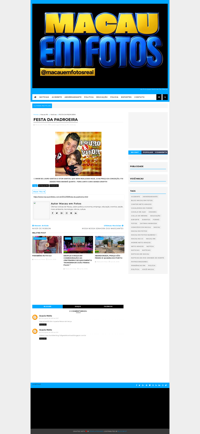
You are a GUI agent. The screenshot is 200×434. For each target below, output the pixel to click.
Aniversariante (73, 97)
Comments (161, 152)
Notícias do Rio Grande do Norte (147, 258)
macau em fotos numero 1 (143, 235)
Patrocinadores (139, 262)
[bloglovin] (149, 385)
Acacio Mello (45, 316)
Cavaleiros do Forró (141, 208)
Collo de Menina (139, 216)
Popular (148, 152)
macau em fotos (139, 231)
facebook (108, 306)
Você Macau (148, 269)
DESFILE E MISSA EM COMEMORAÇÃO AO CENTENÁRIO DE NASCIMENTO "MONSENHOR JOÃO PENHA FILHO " (78, 260)
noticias (100, 238)
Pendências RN (138, 265)
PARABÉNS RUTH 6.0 (42, 256)
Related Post (39, 233)
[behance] (159, 385)
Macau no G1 (137, 239)
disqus (78, 306)
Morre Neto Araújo (141, 242)
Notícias (44, 97)
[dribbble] (153, 385)
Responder (43, 324)
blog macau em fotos (142, 200)
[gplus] (143, 385)
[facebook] (137, 385)
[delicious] (166, 385)
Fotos (134, 223)
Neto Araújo (137, 246)
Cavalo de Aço (138, 212)
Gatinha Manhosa (148, 223)
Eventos (146, 219)
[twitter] (139, 385)
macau (157, 227)
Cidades (152, 212)
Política (135, 269)
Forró (156, 219)
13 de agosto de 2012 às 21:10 (49, 332)
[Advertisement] (54, 407)
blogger (47, 306)
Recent (135, 152)
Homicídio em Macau (141, 227)
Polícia (114, 97)
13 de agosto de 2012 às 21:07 (49, 318)
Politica (89, 97)
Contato (139, 97)
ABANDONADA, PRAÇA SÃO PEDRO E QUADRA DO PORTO (108, 257)
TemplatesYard (96, 431)
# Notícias (54, 186)
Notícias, (73, 125)
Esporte (135, 219)
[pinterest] (146, 385)
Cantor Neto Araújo (141, 204)
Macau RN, (65, 125)
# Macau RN (43, 186)
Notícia (68, 238)
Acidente (57, 97)
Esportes (126, 97)
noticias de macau (140, 254)
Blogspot (122, 431)
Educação (102, 97)
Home (35, 114)
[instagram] (162, 385)
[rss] (156, 385)
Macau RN (44, 114)
